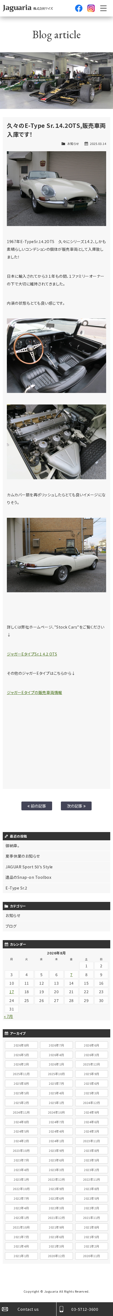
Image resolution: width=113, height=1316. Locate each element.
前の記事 (38, 806)
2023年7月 (21, 1160)
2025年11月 (21, 1074)
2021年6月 (56, 1237)
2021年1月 (21, 1256)
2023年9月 (56, 1150)
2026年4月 (56, 1055)
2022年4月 (21, 1208)
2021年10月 (21, 1227)
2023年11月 (91, 1141)
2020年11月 (91, 1256)
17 (11, 991)
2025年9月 (91, 1074)
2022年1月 (21, 1217)
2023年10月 (21, 1150)
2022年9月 (56, 1188)
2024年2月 (21, 1141)
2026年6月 (91, 1045)
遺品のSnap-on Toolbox (28, 877)
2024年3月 (91, 1131)
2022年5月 (91, 1198)
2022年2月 (91, 1208)
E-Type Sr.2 (16, 888)
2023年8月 (91, 1150)
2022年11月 (91, 1179)
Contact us (28, 1309)
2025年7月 (56, 1083)
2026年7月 (56, 1045)
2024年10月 (56, 1112)
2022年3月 (56, 1208)
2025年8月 (21, 1083)
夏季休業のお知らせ (22, 856)
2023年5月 (91, 1160)
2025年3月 (91, 1093)
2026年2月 (21, 1064)
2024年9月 (91, 1112)
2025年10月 (56, 1074)
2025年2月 (21, 1102)
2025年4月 (56, 1093)
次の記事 (75, 806)
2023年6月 (56, 1160)
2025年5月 (21, 1093)
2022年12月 (56, 1179)
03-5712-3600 (84, 1309)
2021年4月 (21, 1246)
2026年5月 (21, 1055)
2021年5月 (91, 1237)
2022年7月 (21, 1198)
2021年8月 (91, 1227)
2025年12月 (91, 1064)
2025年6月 (91, 1083)
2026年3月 (91, 1055)
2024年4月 (56, 1131)
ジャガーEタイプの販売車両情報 (34, 692)
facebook (78, 8)
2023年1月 (21, 1179)
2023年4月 (21, 1170)
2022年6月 (56, 1198)
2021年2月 (91, 1246)
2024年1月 (56, 1141)
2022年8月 (91, 1188)
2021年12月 (56, 1217)
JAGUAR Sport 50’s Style (29, 866)
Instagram (91, 8)
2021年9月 (56, 1227)
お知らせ (73, 143)
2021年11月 (91, 1217)
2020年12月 (56, 1256)
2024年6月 (91, 1122)
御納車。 (12, 845)
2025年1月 (56, 1102)
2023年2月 (91, 1170)
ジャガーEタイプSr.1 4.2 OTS (32, 654)
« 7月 (8, 1016)
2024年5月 (21, 1131)
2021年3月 (56, 1246)
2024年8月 (21, 1122)
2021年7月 (21, 1237)
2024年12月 (91, 1102)
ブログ (11, 926)
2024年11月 (21, 1112)
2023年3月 (56, 1170)
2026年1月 (56, 1064)
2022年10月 (21, 1188)
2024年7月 (56, 1122)
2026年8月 (21, 1045)
